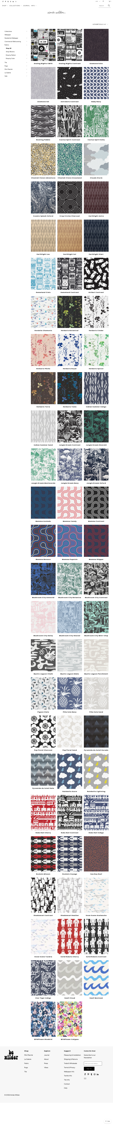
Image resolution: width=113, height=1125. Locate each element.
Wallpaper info (69, 1049)
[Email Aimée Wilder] (15, 1)
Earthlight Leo (43, 236)
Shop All (8, 48)
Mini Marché (8, 69)
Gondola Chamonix (43, 312)
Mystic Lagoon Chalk (43, 655)
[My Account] (103, 1)
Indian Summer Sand (43, 426)
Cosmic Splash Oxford (43, 197)
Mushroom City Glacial (69, 617)
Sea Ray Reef (96, 846)
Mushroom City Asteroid (43, 579)
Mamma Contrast (96, 503)
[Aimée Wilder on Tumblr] (8, 1)
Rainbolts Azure (69, 770)
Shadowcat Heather (69, 884)
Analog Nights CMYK (43, 45)
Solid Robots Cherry (69, 922)
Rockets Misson (43, 846)
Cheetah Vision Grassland (69, 159)
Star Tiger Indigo (43, 960)
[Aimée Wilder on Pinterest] (5, 1)
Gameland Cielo (43, 274)
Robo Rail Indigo (96, 808)
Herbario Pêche (43, 350)
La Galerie (8, 73)
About (46, 1037)
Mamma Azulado (43, 503)
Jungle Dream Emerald (96, 426)
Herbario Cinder (96, 312)
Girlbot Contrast (96, 274)
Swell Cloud (69, 960)
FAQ (65, 1066)
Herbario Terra (43, 388)
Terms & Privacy (69, 1045)
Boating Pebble (43, 121)
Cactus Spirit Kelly (96, 121)
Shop (4, 5)
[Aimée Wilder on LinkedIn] (13, 1)
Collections (14, 5)
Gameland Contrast (69, 274)
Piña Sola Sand (96, 693)
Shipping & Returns (71, 1037)
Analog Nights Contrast (69, 45)
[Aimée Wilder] (56, 10)
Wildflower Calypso (69, 999)
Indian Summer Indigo (96, 388)
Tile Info (67, 1058)
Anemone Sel (43, 83)
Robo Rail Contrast (69, 808)
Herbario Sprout (96, 350)
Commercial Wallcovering (13, 41)
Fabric (26, 1041)
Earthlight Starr (96, 236)
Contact (67, 1062)
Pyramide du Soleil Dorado (96, 732)
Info (33, 5)
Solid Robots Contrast (96, 922)
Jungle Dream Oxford (96, 465)
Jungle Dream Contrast (69, 426)
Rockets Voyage (69, 846)
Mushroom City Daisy (43, 617)
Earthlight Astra (96, 197)
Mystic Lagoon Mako (69, 655)
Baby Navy (96, 83)
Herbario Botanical (69, 312)
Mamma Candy (69, 503)
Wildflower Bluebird (43, 999)
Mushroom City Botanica (69, 579)
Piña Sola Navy (69, 693)
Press (46, 1041)
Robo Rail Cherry (43, 808)
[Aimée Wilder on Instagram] (10, 1)
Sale (6, 76)
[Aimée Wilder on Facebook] (3, 1)
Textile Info (68, 1053)
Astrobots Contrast (69, 83)
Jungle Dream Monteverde (43, 465)
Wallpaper (8, 35)
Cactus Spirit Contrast (69, 121)
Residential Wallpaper (11, 38)
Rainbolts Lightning (96, 770)
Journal (26, 5)
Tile (6, 62)
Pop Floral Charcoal (43, 732)
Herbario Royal (69, 350)
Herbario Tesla (69, 388)
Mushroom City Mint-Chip (96, 617)
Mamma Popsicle (69, 541)
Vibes (46, 1045)
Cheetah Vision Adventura (43, 159)
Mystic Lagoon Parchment (96, 655)
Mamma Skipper (96, 541)
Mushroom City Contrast (96, 579)
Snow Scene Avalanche (96, 884)
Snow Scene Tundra (43, 922)
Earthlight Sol (69, 236)
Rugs (6, 66)
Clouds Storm (96, 159)
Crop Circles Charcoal (69, 197)
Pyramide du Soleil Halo (43, 770)
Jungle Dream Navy (69, 465)
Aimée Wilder (15, 1073)
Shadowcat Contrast (43, 884)
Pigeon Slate (43, 693)
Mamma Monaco (43, 541)
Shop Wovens (10, 51)
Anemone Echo (96, 45)
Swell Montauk (96, 960)
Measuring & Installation (72, 1033)
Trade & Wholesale (70, 1041)
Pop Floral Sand (69, 732)
